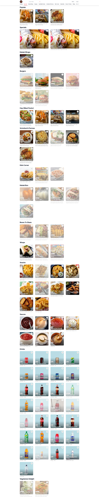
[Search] (39, 1)
